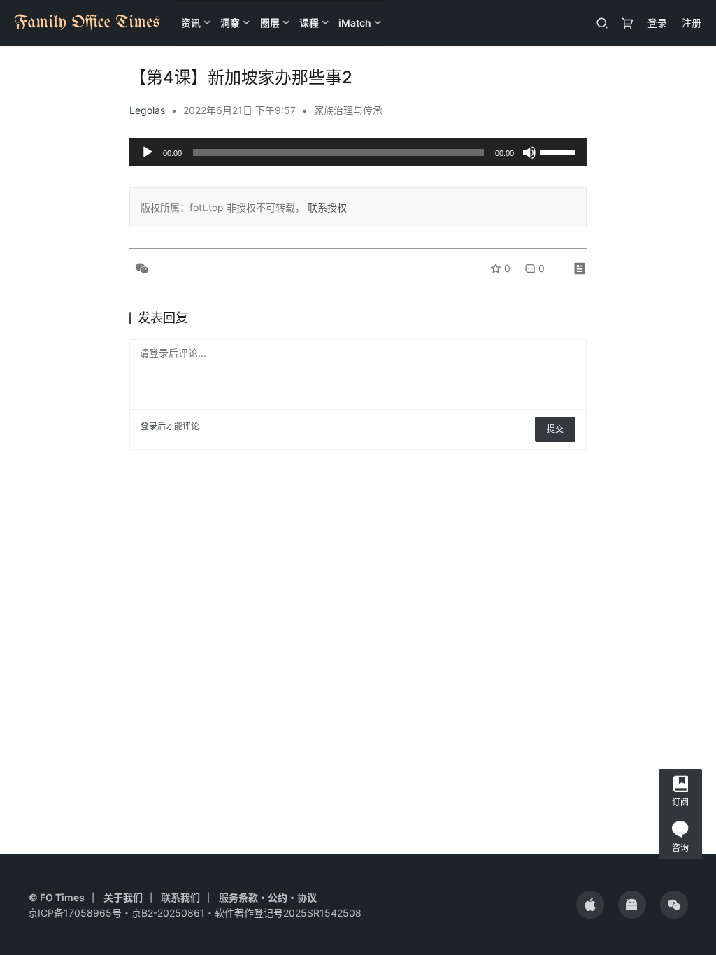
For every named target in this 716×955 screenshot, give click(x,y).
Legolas (147, 110)
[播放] (148, 152)
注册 (691, 23)
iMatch (354, 23)
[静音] (529, 152)
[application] (358, 152)
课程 (309, 23)
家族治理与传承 (348, 110)
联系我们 (180, 897)
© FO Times (57, 897)
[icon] (590, 905)
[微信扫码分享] (139, 268)
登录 (657, 23)
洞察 (230, 23)
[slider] (560, 151)
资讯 (191, 23)
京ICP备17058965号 (75, 913)
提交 (555, 429)
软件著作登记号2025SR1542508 (288, 913)
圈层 (270, 23)
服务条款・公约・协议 (268, 897)
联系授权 (326, 207)
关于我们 (123, 897)
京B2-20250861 (168, 913)
